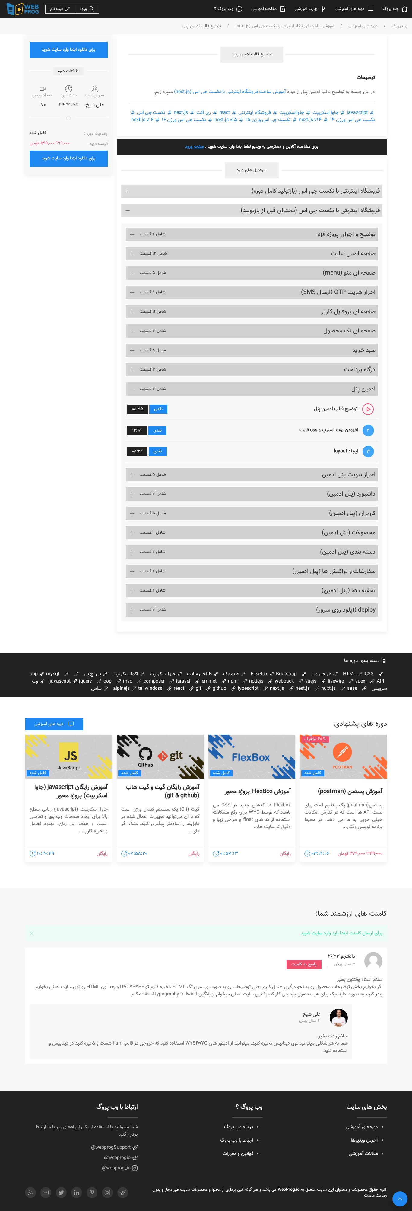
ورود (84, 9)
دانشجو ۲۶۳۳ (341, 956)
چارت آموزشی (306, 9)
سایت (317, 933)
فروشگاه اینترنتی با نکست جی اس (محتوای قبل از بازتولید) (310, 210)
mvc (127, 681)
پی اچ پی (93, 674)
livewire (335, 681)
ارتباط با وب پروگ (236, 1140)
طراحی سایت (200, 674)
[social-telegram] (122, 1192)
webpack (284, 681)
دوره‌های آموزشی (362, 1127)
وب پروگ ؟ (223, 9)
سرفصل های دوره (252, 170)
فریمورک (231, 674)
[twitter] (61, 1192)
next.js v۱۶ (142, 120)
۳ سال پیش (344, 965)
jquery (85, 681)
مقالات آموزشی (264, 9)
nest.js (302, 688)
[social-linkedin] (76, 1192)
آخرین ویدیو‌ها (364, 1140)
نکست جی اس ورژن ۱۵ (268, 120)
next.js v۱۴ (310, 120)
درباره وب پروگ (238, 1127)
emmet (209, 681)
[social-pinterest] (92, 1192)
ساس (97, 688)
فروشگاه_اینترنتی (254, 113)
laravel (182, 681)
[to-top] (399, 1198)
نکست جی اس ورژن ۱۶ (183, 120)
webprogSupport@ (111, 1148)
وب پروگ (390, 9)
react (224, 113)
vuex (359, 681)
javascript (357, 113)
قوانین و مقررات (238, 1154)
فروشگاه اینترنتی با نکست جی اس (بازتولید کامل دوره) (316, 191)
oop (107, 681)
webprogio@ (118, 1158)
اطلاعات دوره (68, 71)
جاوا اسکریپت (325, 113)
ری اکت (203, 113)
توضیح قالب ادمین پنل (252, 54)
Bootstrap (286, 674)
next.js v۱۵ (225, 120)
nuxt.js (328, 688)
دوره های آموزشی (350, 9)
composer (153, 681)
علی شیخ (312, 1014)
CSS (368, 674)
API (380, 681)
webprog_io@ (117, 1168)
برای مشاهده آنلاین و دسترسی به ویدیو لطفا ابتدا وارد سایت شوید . (251, 146)
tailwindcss (149, 688)
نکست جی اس (151, 113)
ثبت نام (57, 9)
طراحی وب (322, 674)
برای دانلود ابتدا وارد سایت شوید (68, 50)
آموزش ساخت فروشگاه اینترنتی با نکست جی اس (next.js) (284, 26)
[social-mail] (45, 1192)
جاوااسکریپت (291, 113)
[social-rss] (30, 1192)
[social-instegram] (107, 1192)
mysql (52, 674)
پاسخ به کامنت (304, 964)
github (218, 688)
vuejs (310, 681)
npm (232, 681)
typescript (247, 688)
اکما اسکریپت (126, 674)
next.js (181, 113)
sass (351, 688)
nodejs (255, 681)
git (198, 688)
